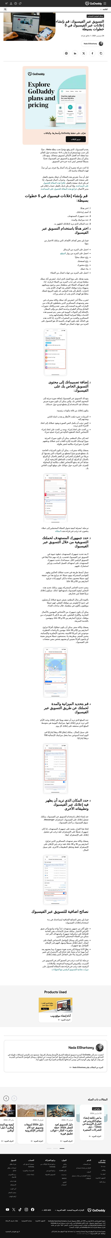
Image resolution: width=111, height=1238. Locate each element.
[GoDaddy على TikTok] (20, 1211)
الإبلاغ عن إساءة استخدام (83, 1168)
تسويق (70, 1113)
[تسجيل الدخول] (11, 3)
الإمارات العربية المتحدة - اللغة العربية (70, 1210)
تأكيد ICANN (62, 1170)
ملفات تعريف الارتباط (12, 1221)
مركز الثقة (102, 1182)
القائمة (105, 9)
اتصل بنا (103, 1174)
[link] (92, 53)
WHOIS (64, 1178)
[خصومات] (20, 3)
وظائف (103, 1170)
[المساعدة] (16, 3)
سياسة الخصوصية (26, 1221)
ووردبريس (13, 1181)
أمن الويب (13, 1189)
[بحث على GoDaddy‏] (5, 9)
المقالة (58, 531)
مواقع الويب (65, 1009)
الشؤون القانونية (100, 1178)
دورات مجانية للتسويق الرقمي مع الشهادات (70, 969)
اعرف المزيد (96, 1136)
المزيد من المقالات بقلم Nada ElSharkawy (88, 1067)
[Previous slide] (14, 1098)
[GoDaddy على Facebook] (33, 1211)
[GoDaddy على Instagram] (26, 1211)
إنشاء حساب (30, 1174)
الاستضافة (13, 1185)
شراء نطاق (13, 1164)
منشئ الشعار (12, 1192)
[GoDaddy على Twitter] (14, 1211)
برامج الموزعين (50, 1170)
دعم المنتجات (87, 1164)
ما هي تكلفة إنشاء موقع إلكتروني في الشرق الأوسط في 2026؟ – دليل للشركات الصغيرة (91, 1123)
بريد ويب (63, 1174)
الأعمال (10, 1113)
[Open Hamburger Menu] (106, 3)
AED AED (47, 1210)
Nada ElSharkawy (90, 44)
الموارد (89, 1172)
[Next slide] (6, 1098)
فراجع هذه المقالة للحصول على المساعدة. (58, 189)
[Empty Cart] (6, 3)
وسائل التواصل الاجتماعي (95, 16)
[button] (62, 1148)
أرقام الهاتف (12, 1196)
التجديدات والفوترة (28, 1170)
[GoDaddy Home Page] (96, 1210)
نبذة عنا (103, 1166)
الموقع (63, 253)
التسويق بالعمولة (50, 1174)
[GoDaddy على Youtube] (7, 1211)
